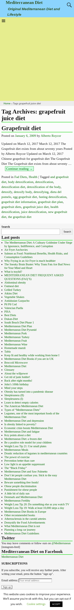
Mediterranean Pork (15, 333)
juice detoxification (33, 212)
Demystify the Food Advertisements (24, 522)
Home (7, 103)
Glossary (9, 369)
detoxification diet (13, 187)
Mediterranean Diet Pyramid (20, 329)
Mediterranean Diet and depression (24, 420)
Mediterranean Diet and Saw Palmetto (25, 471)
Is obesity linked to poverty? (20, 424)
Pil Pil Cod (10, 304)
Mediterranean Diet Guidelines (21, 533)
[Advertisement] (37, 61)
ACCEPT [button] (56, 604)
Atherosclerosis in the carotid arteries (25, 518)
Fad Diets (20, 177)
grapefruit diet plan (50, 202)
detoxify (6, 192)
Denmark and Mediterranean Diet (23, 497)
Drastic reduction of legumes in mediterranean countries (35, 453)
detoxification (44, 182)
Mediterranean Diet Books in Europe (25, 511)
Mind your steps (13, 387)
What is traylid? (13, 271)
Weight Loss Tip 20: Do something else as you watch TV (36, 504)
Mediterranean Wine (15, 344)
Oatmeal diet (11, 286)
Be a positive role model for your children (28, 442)
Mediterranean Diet (24, 2)
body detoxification (20, 182)
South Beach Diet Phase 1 (19, 322)
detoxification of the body (44, 187)
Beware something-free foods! (21, 482)
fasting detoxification (52, 197)
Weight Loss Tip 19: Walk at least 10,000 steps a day (34, 507)
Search (5, 226)
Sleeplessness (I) (13, 398)
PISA (7, 311)
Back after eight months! (18, 380)
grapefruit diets (11, 207)
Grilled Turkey (12, 289)
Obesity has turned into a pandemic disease (28, 391)
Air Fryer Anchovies (16, 249)
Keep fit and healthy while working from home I (31, 355)
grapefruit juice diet (36, 207)
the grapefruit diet (19, 217)
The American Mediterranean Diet (23, 406)
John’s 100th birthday (16, 384)
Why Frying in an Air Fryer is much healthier (30, 260)
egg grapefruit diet (25, 197)
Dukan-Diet (11, 318)
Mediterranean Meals (16, 449)
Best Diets (10, 315)
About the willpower (16, 373)
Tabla (7, 351)
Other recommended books (19, 515)
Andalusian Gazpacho (16, 300)
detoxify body (23, 192)
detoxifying (41, 192)
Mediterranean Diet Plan (18, 326)
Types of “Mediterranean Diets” (22, 409)
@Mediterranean (61, 543)
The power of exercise (17, 457)
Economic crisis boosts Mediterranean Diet (28, 428)
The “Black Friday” (15, 467)
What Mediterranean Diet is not (22, 526)
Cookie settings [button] (36, 604)
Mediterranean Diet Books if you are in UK (29, 358)
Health (33, 177)
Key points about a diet (17, 435)
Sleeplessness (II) (14, 395)
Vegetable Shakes (14, 296)
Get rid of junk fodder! (17, 377)
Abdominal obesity (15, 282)
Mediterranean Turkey (16, 337)
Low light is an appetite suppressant (24, 464)
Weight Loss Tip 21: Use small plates (25, 446)
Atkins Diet (10, 293)
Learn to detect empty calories (21, 402)
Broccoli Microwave (16, 362)
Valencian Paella (13, 308)
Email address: (10, 580)
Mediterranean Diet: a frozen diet (23, 438)
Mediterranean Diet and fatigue (22, 431)
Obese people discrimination (20, 486)
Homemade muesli (15, 347)
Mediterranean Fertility (17, 500)
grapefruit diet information (18, 202)
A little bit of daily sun (16, 493)
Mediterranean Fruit (15, 340)
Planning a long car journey (20, 529)
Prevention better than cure (19, 460)
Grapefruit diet (21, 128)
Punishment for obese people (20, 489)
